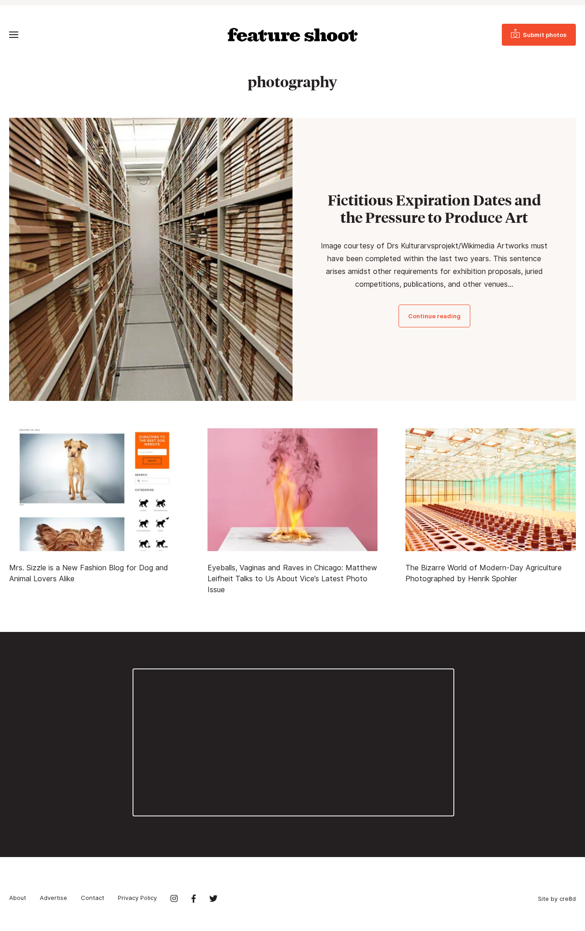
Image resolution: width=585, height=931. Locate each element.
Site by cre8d (557, 898)
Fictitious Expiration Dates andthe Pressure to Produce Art (434, 208)
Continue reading (434, 316)
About (17, 897)
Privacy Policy (137, 897)
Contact (92, 897)
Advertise (53, 897)
